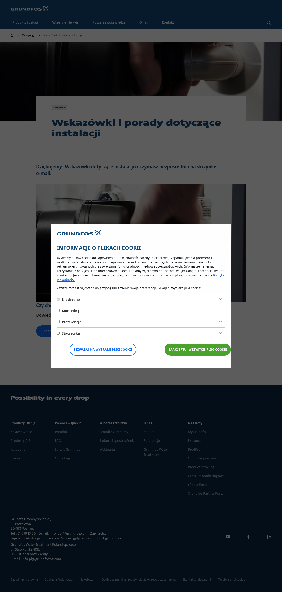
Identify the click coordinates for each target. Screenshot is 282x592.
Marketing (71, 310)
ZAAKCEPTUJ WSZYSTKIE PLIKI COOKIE (198, 349)
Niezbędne (71, 299)
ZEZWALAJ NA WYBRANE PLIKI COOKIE (103, 349)
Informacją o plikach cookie (175, 275)
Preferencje (71, 322)
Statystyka (71, 333)
